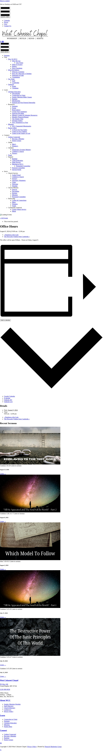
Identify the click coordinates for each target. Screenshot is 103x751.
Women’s (15, 146)
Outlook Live (8, 402)
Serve (6, 171)
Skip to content (5, 1)
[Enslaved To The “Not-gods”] (30, 464)
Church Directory (9, 708)
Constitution (16, 77)
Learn (6, 90)
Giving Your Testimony (19, 111)
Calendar (7, 20)
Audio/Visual (16, 175)
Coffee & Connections (19, 200)
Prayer (6, 22)
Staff (13, 81)
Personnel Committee (19, 197)
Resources (11, 104)
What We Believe (13, 70)
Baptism (14, 99)
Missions (11, 124)
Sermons (7, 55)
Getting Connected (14, 137)
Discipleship (16, 93)
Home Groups (16, 140)
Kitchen (14, 193)
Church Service (13, 173)
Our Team (11, 79)
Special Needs (16, 169)
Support (10, 157)
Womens (15, 204)
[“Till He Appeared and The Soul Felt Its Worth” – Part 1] (30, 607)
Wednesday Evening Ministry (21, 150)
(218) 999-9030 (5, 689)
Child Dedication (17, 160)
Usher (14, 182)
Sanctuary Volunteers (19, 180)
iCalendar (7, 398)
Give (5, 24)
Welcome (15, 184)
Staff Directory (8, 706)
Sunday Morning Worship (12, 704)
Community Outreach (15, 207)
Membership (16, 101)
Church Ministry (13, 188)
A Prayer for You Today (19, 130)
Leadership (15, 83)
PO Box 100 (4, 684)
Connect (6, 135)
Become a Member (18, 139)
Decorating (15, 191)
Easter (14, 86)
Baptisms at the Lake (11, 235)
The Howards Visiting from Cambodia (17, 236)
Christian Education (14, 92)
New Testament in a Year (20, 122)
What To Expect (17, 64)
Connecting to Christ (18, 95)
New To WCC (12, 59)
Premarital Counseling (23, 166)
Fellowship (11, 198)
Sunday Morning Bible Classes (22, 97)
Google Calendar (9, 396)
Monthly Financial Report (20, 117)
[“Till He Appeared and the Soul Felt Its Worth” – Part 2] (30, 512)
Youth (10, 155)
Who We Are (16, 61)
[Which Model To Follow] (30, 559)
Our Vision (19, 63)
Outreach (11, 84)
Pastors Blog (8, 726)
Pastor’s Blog (12, 128)
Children (11, 148)
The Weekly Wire (17, 119)
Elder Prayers (16, 162)
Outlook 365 (8, 400)
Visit (5, 57)
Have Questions (17, 68)
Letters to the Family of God (21, 133)
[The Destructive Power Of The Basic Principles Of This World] (30, 655)
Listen (3, 474)
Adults (10, 142)
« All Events (4, 218)
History (14, 66)
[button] (0, 750)
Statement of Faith (18, 75)
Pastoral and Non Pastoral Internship (23, 102)
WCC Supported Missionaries (21, 126)
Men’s (14, 144)
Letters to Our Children (19, 131)
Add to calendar (5, 320)
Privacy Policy (8, 711)
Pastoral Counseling (18, 168)
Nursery (14, 153)
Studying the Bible (18, 113)
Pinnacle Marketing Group (53, 746)
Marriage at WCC (17, 164)
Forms (14, 108)
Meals (14, 211)
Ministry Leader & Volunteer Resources (24, 115)
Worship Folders (17, 121)
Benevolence (16, 110)
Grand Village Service (19, 209)
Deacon (14, 189)
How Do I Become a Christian (21, 73)
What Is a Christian (18, 72)
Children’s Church (18, 151)
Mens (14, 202)
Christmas (15, 88)
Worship (14, 186)
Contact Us (7, 26)
